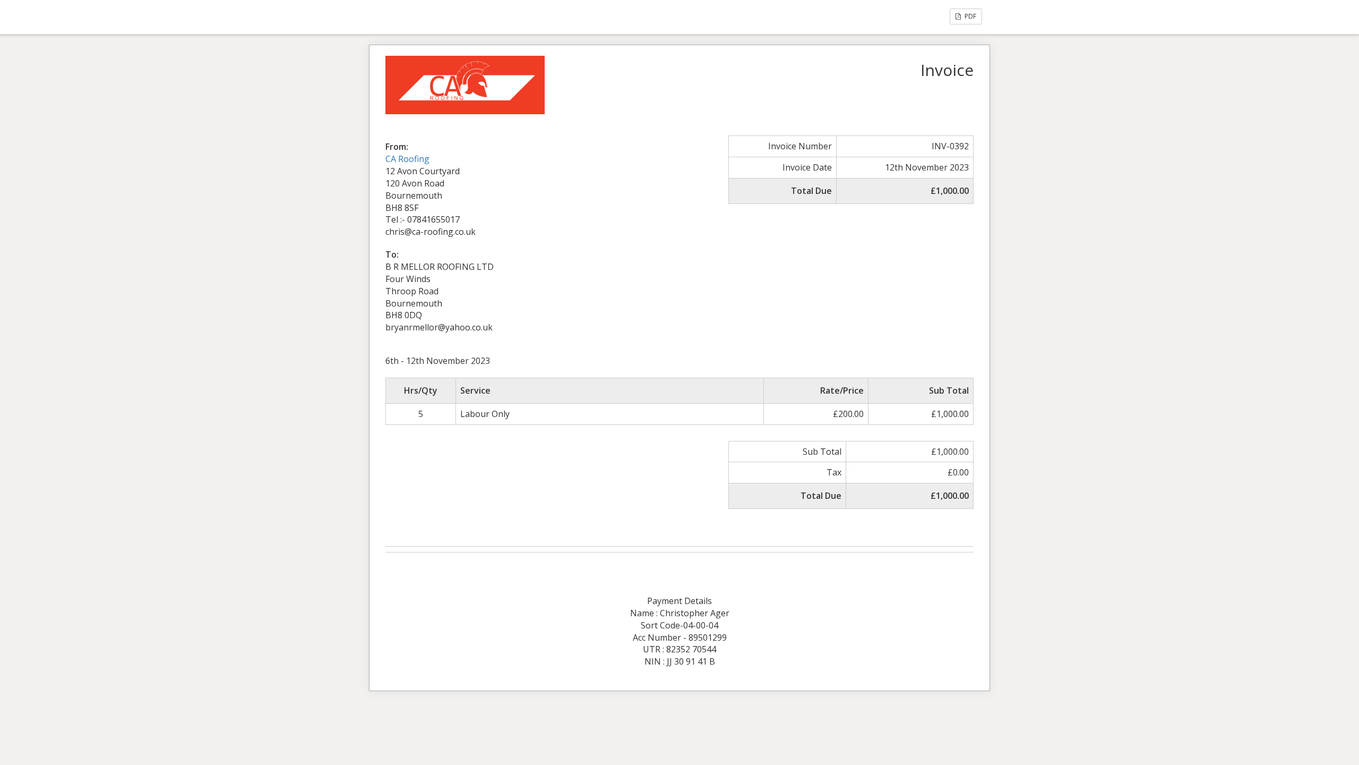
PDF (969, 16)
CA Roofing (407, 159)
